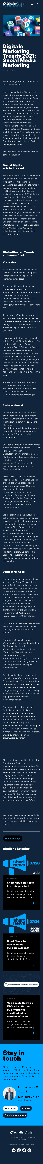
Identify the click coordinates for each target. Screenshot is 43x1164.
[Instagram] (19, 1150)
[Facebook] (24, 1150)
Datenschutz (24, 1144)
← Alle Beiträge (12, 838)
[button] (38, 4)
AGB (32, 1144)
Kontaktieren (24, 821)
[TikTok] (29, 1150)
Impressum (13, 1144)
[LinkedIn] (14, 1150)
